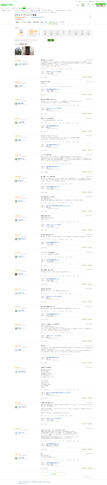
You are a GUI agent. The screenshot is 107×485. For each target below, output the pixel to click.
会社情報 (20, 481)
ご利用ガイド (80, 1)
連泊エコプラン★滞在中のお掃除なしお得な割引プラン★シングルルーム (58, 205)
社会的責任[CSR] (34, 481)
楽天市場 (97, 1)
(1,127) (53, 22)
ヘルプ (75, 1)
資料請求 (48, 481)
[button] (18, 50)
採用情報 (40, 481)
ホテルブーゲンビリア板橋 (25, 15)
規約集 (44, 481)
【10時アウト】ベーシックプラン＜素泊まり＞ (54, 71)
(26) (36, 22)
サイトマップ (86, 1)
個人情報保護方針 (26, 481)
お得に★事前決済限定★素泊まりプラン (53, 89)
